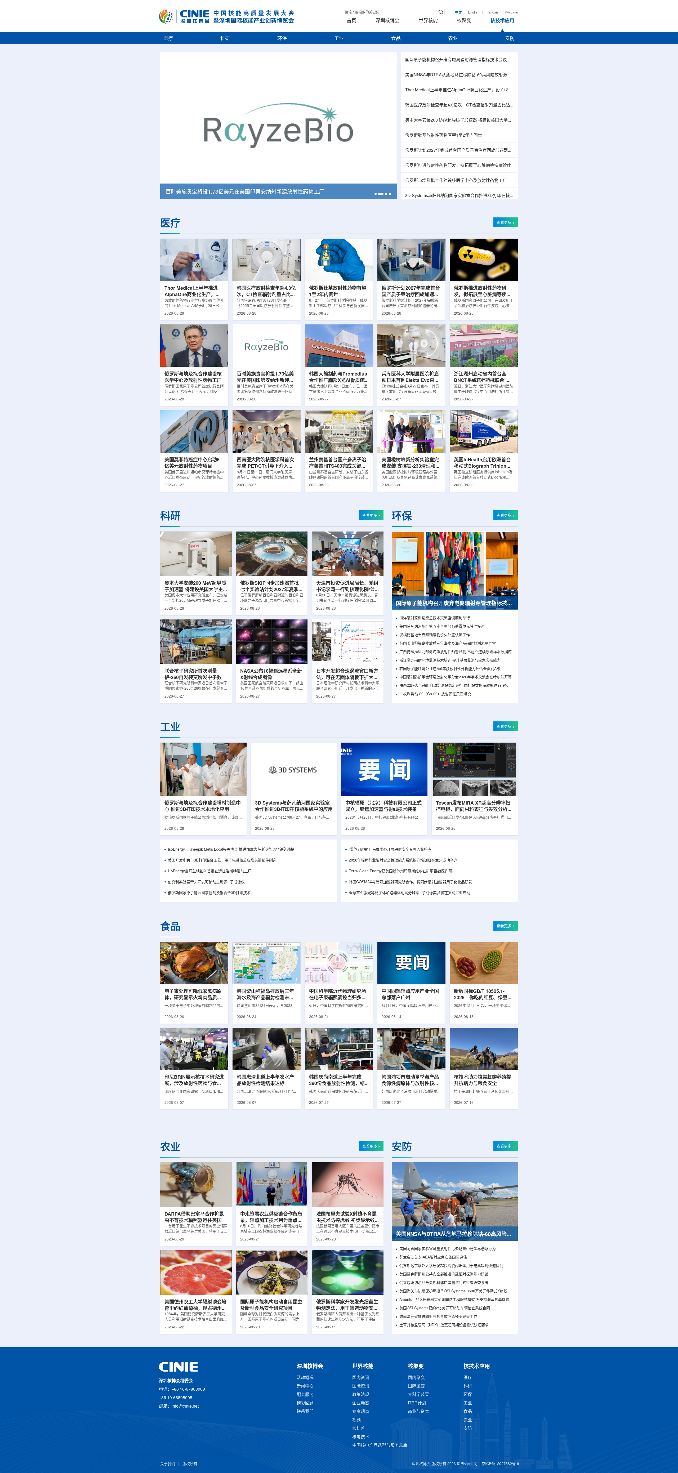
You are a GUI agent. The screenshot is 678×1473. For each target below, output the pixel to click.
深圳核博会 (387, 21)
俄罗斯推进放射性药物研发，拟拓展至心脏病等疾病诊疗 (458, 165)
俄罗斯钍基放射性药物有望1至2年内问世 (443, 135)
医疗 (168, 38)
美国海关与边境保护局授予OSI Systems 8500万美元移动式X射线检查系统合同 (456, 1291)
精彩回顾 (305, 1403)
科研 (225, 38)
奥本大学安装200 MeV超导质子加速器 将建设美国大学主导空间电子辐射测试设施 (459, 120)
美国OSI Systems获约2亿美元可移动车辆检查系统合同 (444, 1308)
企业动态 (360, 1403)
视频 (356, 1420)
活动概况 (305, 1378)
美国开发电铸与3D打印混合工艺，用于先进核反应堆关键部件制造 (222, 861)
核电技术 (360, 1437)
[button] (375, 194)
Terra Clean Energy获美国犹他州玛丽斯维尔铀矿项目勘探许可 (400, 871)
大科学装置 (418, 1394)
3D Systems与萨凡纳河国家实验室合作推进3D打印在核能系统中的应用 (459, 196)
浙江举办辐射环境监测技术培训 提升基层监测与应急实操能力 (450, 661)
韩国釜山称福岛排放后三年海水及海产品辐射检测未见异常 (447, 644)
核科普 (358, 1428)
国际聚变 (416, 1386)
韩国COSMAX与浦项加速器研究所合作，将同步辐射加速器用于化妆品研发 (410, 882)
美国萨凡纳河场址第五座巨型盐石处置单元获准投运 (442, 627)
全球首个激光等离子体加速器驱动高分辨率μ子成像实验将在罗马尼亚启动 (409, 893)
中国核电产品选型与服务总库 (379, 1445)
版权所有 (189, 1464)
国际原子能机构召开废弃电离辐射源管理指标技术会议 (456, 60)
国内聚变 (416, 1378)
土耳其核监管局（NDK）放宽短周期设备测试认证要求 (444, 1325)
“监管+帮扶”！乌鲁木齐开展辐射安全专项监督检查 (390, 850)
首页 (351, 21)
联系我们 (305, 1411)
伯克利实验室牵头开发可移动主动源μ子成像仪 (206, 882)
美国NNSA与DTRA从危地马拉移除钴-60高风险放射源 (456, 75)
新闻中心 (305, 1386)
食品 (396, 38)
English (473, 12)
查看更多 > (506, 223)
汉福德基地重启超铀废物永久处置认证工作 (434, 635)
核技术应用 (502, 21)
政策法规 (360, 1394)
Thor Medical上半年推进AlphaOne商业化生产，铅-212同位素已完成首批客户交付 (459, 90)
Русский (511, 12)
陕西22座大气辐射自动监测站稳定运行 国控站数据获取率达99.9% (453, 686)
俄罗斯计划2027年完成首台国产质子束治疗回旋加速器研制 (459, 150)
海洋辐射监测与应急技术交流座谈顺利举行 (434, 618)
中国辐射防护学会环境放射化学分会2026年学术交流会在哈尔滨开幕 (455, 677)
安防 (510, 38)
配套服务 (305, 1394)
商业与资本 (418, 1411)
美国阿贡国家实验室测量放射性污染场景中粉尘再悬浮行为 (447, 1249)
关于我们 (167, 1464)
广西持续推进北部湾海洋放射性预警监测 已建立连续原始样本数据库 (455, 652)
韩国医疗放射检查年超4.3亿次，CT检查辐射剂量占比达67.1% (459, 105)
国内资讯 (360, 1378)
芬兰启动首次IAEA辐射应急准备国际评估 (433, 1258)
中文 (458, 12)
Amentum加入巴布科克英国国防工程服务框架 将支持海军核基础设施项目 (456, 1300)
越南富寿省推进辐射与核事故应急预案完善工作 (438, 1317)
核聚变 (464, 21)
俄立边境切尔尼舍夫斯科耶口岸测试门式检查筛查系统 (443, 1283)
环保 (282, 38)
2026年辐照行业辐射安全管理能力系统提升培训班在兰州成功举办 (403, 861)
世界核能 (428, 21)
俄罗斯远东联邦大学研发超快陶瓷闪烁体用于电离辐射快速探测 (451, 1266)
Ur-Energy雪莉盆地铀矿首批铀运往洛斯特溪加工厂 (210, 871)
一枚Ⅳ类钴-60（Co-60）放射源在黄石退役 (435, 694)
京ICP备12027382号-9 (500, 1464)
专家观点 (360, 1411)
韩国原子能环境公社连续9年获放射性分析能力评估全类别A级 (449, 669)
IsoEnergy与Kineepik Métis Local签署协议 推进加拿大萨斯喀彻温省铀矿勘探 (231, 850)
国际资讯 (360, 1386)
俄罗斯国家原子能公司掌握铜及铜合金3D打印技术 (209, 893)
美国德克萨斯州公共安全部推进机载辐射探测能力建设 (443, 1274)
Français (492, 12)
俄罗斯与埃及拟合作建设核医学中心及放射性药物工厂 (456, 180)
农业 (453, 38)
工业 (339, 38)
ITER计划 (417, 1403)
